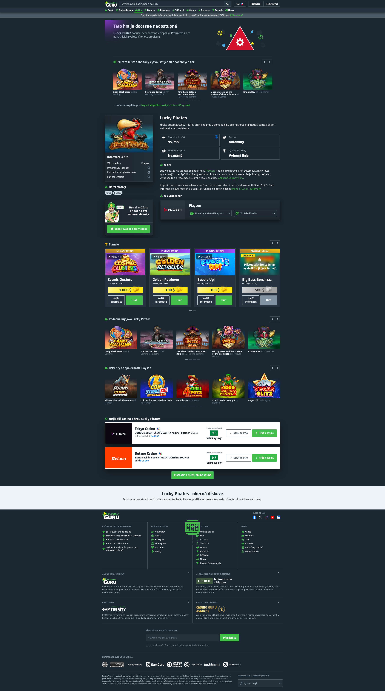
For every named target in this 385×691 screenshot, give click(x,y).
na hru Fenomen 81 (169, 433)
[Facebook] (254, 517)
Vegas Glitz (259, 400)
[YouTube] (272, 517)
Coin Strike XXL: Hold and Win (156, 401)
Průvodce (165, 10)
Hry (140, 10)
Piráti (108, 192)
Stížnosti (179, 10)
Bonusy (151, 10)
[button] (216, 137)
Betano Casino (146, 453)
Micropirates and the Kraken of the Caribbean (225, 94)
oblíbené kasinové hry (230, 178)
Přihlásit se (229, 637)
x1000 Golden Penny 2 (225, 401)
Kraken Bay (256, 92)
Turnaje (219, 10)
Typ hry (232, 137)
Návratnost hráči (176, 137)
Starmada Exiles (157, 93)
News (231, 10)
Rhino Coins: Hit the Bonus (120, 401)
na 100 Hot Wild (162, 459)
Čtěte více (225, 15)
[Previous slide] (264, 62)
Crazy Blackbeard (125, 93)
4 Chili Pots (187, 400)
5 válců (117, 192)
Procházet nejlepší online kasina (192, 475)
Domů (111, 10)
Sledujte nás (259, 513)
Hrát (134, 300)
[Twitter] (260, 517)
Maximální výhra (176, 150)
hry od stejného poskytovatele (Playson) (165, 105)
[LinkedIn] (278, 517)
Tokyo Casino (145, 429)
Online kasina (126, 10)
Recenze (205, 10)
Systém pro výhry (237, 150)
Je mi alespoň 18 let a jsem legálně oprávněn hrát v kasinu (178, 645)
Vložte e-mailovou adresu (159, 635)
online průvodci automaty (246, 188)
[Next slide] (269, 62)
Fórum (192, 10)
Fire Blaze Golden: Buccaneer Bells (187, 94)
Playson (210, 170)
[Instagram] (266, 517)
